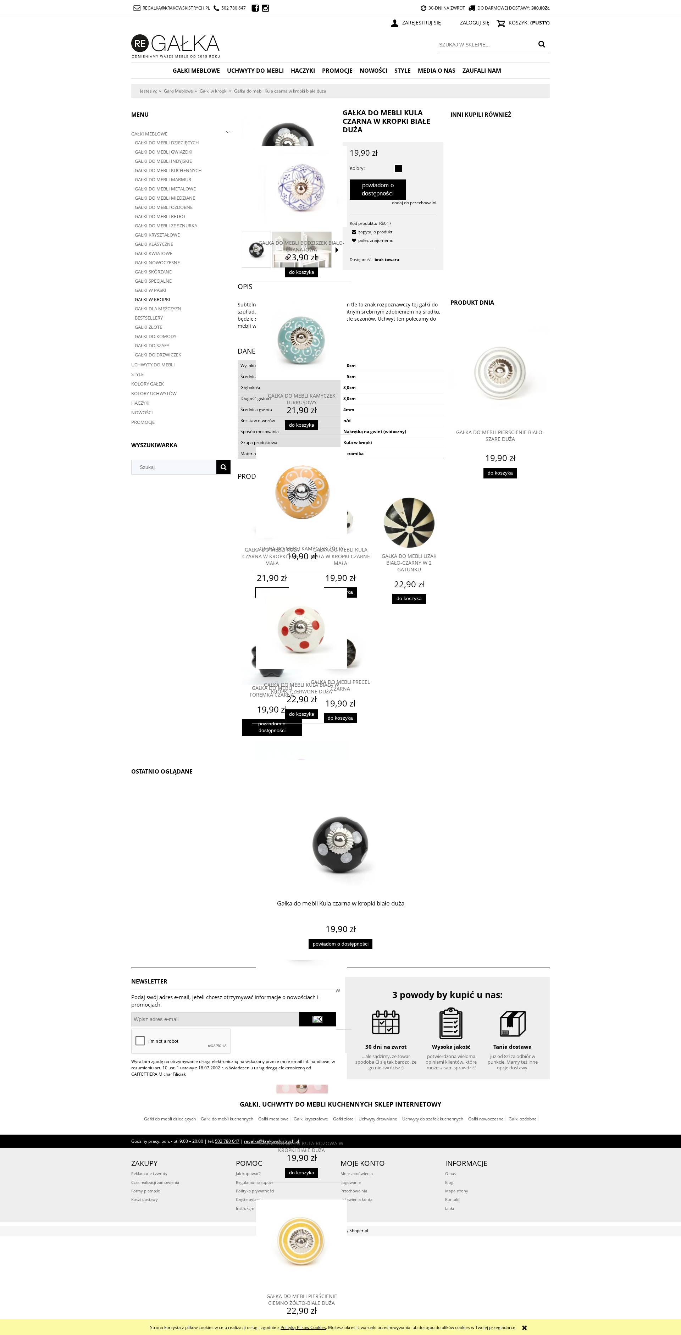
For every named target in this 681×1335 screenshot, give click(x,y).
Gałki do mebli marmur (163, 179)
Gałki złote (343, 1119)
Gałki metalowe (273, 1119)
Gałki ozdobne (523, 1119)
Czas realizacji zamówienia (155, 1182)
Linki (449, 1208)
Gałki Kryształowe (157, 235)
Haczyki (140, 403)
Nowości (142, 412)
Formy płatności (146, 1190)
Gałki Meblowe (149, 134)
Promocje (143, 422)
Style (137, 374)
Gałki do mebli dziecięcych (167, 142)
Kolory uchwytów (154, 393)
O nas (450, 1173)
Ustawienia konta (356, 1199)
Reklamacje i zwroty (149, 1173)
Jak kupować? (248, 1173)
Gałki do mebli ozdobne (164, 207)
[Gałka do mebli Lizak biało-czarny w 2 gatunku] (409, 523)
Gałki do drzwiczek (158, 354)
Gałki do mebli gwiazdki (164, 152)
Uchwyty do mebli (153, 364)
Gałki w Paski (150, 290)
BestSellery (149, 318)
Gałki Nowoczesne (157, 262)
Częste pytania (249, 1199)
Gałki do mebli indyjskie (163, 161)
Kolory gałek (147, 384)
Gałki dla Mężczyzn (158, 308)
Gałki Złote (148, 327)
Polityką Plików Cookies (303, 1327)
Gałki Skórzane (153, 271)
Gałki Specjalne (153, 281)
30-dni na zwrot (446, 8)
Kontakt (452, 1199)
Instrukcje (245, 1208)
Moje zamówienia (356, 1173)
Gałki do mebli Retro (160, 216)
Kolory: (357, 168)
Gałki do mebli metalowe (165, 188)
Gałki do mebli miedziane (165, 198)
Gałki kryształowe (311, 1119)
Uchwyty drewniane (378, 1119)
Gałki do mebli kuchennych (168, 170)
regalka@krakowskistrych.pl (176, 8)
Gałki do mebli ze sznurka (166, 225)
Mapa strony (456, 1190)
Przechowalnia (353, 1190)
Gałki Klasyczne (154, 244)
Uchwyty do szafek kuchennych (432, 1119)
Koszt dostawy (144, 1199)
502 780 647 (233, 8)
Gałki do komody (155, 336)
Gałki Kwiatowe (153, 253)
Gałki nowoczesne (486, 1119)
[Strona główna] (175, 45)
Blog (449, 1182)
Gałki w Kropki (152, 299)
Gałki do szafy (152, 345)
